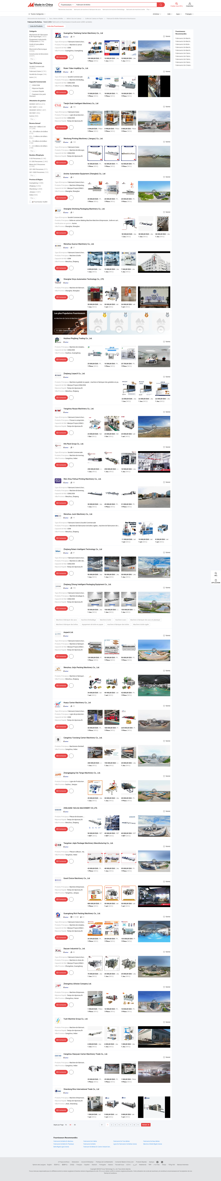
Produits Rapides (141, 1162)
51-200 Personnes (38, 161)
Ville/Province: (60, 51)
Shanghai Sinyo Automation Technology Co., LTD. (84, 279)
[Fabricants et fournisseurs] (40, 4)
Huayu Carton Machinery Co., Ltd (77, 702)
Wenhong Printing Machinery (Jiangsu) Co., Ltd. (83, 138)
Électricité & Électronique (38, 50)
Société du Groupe (38, 74)
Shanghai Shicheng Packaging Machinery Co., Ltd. (84, 209)
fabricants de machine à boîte (135, 9)
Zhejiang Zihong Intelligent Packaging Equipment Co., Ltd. (87, 584)
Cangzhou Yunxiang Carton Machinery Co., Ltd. (83, 737)
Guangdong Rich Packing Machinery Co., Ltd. (82, 913)
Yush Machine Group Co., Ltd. (76, 1019)
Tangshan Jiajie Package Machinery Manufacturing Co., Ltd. (88, 843)
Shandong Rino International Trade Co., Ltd (81, 1089)
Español (86, 1164)
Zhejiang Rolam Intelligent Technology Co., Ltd (83, 549)
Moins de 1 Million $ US (37, 128)
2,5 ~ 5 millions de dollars (38, 137)
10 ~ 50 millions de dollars (38, 132)
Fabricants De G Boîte (90, 1141)
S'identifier (189, 6)
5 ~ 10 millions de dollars (38, 142)
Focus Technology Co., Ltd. (109, 1169)
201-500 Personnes (38, 169)
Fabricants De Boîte (89, 1144)
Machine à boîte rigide (141, 624)
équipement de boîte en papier (92, 624)
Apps (178, 14)
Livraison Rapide (38, 91)
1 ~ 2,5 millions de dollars (38, 147)
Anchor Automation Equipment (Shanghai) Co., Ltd (84, 173)
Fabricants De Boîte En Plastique (64, 1144)
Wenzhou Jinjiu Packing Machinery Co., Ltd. (82, 667)
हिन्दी (150, 1164)
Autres (33, 116)
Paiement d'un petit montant (37, 95)
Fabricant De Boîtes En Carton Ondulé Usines (97, 1147)
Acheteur (156, 14)
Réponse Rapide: (61, 121)
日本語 (72, 1164)
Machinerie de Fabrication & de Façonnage (38, 36)
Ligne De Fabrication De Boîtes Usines (125, 1144)
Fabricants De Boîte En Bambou (63, 1141)
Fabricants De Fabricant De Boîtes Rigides (190, 56)
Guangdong (36, 183)
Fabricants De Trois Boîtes (121, 1141)
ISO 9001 (34, 113)
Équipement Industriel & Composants (37, 40)
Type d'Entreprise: (61, 42)
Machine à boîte (105, 620)
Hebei (33, 195)
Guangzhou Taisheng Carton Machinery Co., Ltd (83, 33)
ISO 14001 (35, 107)
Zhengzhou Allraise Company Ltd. (78, 983)
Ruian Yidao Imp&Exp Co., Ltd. (76, 68)
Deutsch (94, 1164)
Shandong (35, 189)
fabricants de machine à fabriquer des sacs (87, 9)
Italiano (110, 1164)
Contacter (62, 57)
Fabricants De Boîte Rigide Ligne (187, 44)
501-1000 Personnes (38, 172)
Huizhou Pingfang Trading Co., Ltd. (78, 338)
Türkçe (164, 1164)
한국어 (128, 1164)
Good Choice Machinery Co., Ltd (77, 878)
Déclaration (75, 1162)
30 (70, 1125)
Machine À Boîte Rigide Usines (152, 1144)
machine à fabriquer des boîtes (118, 624)
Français (79, 1164)
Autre (33, 77)
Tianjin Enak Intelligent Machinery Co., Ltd (81, 103)
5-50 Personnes (37, 158)
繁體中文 (65, 1164)
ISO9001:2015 (37, 104)
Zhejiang (35, 186)
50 (75, 1125)
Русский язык (119, 1164)
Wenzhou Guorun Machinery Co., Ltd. (79, 244)
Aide (168, 14)
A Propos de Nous (63, 1162)
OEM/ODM (36, 85)
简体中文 (57, 1164)
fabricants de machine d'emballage (113, 9)
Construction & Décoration (38, 55)
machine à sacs (120, 620)
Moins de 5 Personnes (37, 165)
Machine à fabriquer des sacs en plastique (145, 620)
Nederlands (142, 1164)
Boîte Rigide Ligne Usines (61, 1147)
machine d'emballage (88, 620)
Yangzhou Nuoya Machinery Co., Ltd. (79, 408)
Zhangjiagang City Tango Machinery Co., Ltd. (82, 773)
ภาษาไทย (157, 1164)
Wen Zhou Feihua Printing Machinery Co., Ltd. (82, 479)
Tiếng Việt (171, 1164)
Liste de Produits (36, 26)
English (49, 1164)
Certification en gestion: (63, 223)
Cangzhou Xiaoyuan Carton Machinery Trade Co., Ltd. (86, 1054)
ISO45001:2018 (37, 110)
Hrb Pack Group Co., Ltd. (74, 444)
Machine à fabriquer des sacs (66, 620)
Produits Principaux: (62, 45)
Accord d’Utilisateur (87, 1162)
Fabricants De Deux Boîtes (151, 1141)
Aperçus (151, 1162)
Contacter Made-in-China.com (124, 1162)
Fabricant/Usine (37, 71)
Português (102, 1164)
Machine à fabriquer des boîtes (67, 624)
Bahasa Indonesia (182, 1164)
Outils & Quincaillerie (36, 45)
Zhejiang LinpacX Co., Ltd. (74, 373)
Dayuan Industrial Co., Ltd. (74, 948)
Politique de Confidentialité (104, 1162)
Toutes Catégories (37, 14)
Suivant (144, 1125)
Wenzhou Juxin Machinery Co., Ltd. (78, 514)
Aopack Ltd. (68, 632)
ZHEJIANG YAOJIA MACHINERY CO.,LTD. (80, 808)
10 (66, 1125)
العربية (135, 1164)
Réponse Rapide (38, 88)
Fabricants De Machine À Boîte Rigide (189, 38)
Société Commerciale (36, 67)
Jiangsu (35, 192)
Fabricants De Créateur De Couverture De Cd (191, 65)
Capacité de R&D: (61, 48)
